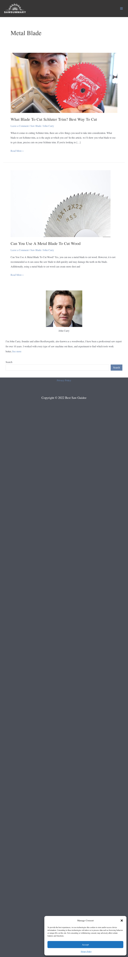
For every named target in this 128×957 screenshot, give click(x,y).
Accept (85, 944)
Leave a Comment (20, 125)
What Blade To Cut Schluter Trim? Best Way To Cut (54, 119)
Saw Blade (35, 125)
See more (16, 351)
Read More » (17, 151)
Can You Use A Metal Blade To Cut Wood (46, 243)
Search (9, 362)
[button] (121, 920)
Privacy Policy (86, 951)
